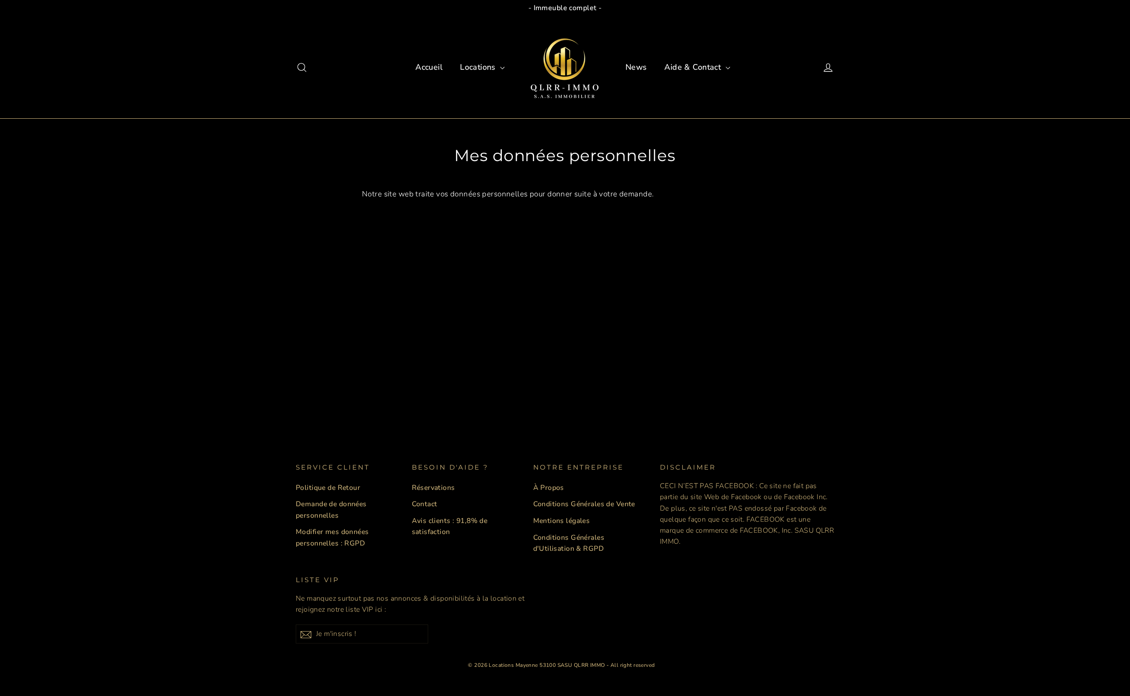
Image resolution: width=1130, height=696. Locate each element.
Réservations (433, 488)
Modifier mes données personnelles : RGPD (332, 537)
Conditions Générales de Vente (584, 504)
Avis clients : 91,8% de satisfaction (450, 526)
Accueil (428, 67)
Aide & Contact (693, 67)
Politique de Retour (328, 488)
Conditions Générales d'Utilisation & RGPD (569, 543)
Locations (479, 67)
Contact (424, 504)
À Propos (548, 488)
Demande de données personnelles (331, 509)
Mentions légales (561, 521)
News (636, 67)
